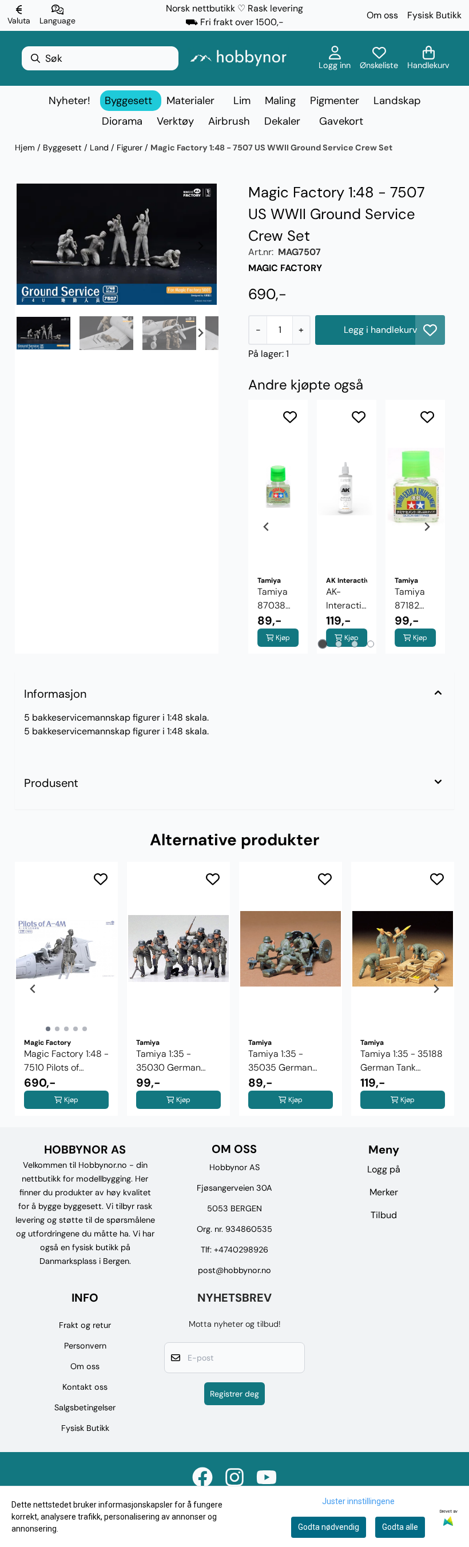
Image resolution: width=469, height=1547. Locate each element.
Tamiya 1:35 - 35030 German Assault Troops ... (170, 1061)
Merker (383, 1192)
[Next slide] (200, 246)
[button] (430, 330)
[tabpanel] (278, 527)
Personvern (85, 1346)
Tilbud (384, 1215)
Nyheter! (69, 101)
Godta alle (400, 1527)
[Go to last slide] (33, 333)
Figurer (131, 147)
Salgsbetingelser (85, 1407)
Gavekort (341, 121)
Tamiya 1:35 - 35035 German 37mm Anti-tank (282, 1061)
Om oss (382, 15)
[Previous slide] (33, 246)
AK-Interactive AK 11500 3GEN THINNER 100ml (346, 599)
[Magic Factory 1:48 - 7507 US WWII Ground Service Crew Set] (117, 244)
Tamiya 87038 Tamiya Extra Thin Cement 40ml (274, 599)
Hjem (26, 147)
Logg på (383, 1169)
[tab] (323, 644)
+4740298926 (241, 1249)
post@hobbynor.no (234, 1270)
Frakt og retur (85, 1325)
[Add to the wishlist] (290, 417)
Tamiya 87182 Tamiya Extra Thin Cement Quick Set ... (415, 599)
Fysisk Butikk (434, 15)
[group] (66, 989)
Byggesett (63, 147)
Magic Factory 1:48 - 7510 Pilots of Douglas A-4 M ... (66, 1061)
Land (100, 147)
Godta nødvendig (328, 1527)
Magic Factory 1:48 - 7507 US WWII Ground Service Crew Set (271, 147)
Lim (242, 101)
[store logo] (238, 58)
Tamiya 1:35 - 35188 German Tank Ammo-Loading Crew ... (401, 1061)
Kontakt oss (85, 1387)
